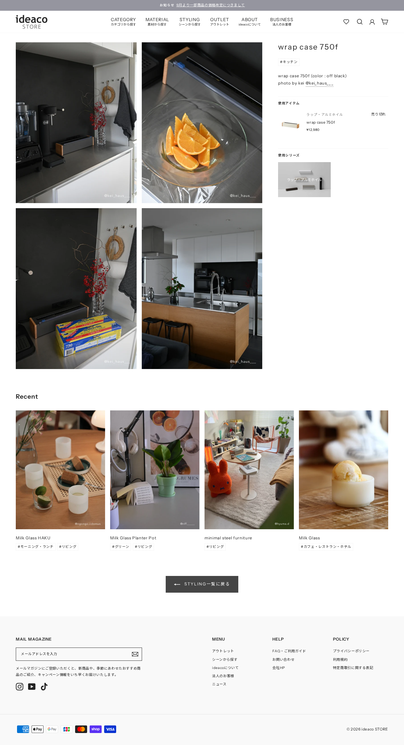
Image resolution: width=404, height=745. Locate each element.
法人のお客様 (223, 676)
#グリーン (120, 546)
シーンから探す (225, 659)
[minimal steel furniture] (249, 469)
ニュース (219, 684)
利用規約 (340, 659)
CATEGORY (123, 21)
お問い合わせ (283, 659)
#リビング (67, 546)
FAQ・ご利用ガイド (289, 651)
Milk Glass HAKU (33, 537)
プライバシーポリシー (351, 651)
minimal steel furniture (228, 537)
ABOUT (250, 21)
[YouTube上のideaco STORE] (32, 686)
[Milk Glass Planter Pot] (154, 469)
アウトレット (223, 651)
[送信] (135, 654)
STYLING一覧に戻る (206, 583)
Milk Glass (309, 537)
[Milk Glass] (343, 469)
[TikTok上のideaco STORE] (44, 686)
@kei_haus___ (320, 82)
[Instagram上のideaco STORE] (19, 686)
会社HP (278, 668)
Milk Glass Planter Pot (133, 537)
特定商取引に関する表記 (353, 668)
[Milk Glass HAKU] (60, 469)
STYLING (190, 21)
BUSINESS (281, 21)
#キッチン (288, 62)
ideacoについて (225, 668)
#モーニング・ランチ (36, 546)
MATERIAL (157, 21)
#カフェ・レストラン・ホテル (326, 546)
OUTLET (219, 21)
